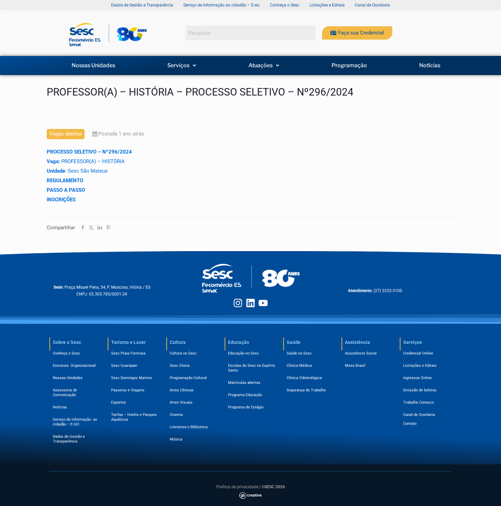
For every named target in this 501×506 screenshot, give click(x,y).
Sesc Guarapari (124, 365)
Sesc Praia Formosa (128, 353)
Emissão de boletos (420, 390)
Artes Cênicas (182, 390)
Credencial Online (418, 353)
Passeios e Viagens (128, 390)
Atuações (260, 65)
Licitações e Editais (420, 365)
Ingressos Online (417, 378)
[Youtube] (263, 303)
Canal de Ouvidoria (419, 415)
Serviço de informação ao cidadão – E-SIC (75, 422)
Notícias (429, 65)
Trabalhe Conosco (418, 402)
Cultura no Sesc (183, 353)
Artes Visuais (181, 402)
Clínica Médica (299, 365)
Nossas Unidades (93, 65)
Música (176, 439)
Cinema (176, 415)
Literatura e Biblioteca (189, 427)
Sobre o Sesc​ (67, 342)
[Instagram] (238, 303)
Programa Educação (245, 395)
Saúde (294, 342)
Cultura (178, 342)
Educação (238, 342)
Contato (409, 423)
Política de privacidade (237, 487)
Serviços (178, 65)
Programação (349, 65)
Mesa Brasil (355, 365)
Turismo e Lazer (128, 342)
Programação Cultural (188, 378)
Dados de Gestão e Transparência (69, 439)
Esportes (118, 402)
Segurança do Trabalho (306, 390)
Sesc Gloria (179, 365)
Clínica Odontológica (304, 378)
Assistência (357, 342)
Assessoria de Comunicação (66, 392)
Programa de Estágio (245, 407)
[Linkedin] (250, 303)
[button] (182, 65)
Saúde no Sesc (299, 353)
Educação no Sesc (243, 353)
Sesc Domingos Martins (131, 378)
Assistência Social (361, 353)
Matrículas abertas (244, 382)
